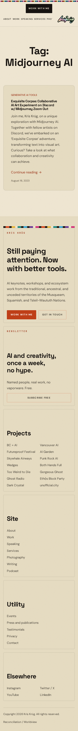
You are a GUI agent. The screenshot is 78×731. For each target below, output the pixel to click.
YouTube (22, 695)
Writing (12, 564)
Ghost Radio (22, 478)
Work (16, 19)
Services (40, 19)
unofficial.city (55, 485)
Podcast (13, 571)
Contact (13, 643)
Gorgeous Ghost (55, 472)
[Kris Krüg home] (66, 19)
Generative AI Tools (24, 95)
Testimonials (15, 629)
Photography (16, 557)
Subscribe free (45, 398)
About (7, 19)
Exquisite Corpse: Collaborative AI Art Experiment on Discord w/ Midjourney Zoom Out (34, 105)
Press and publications (22, 623)
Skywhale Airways (22, 458)
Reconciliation (12, 722)
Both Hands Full (55, 465)
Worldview (30, 722)
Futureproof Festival (22, 451)
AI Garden (55, 451)
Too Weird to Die (22, 472)
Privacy (12, 636)
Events (11, 616)
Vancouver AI (55, 445)
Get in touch (52, 314)
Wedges (22, 465)
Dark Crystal (22, 485)
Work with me (39, 8)
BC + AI (22, 445)
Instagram (22, 688)
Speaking (27, 19)
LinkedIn (55, 695)
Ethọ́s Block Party (55, 478)
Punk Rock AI (55, 458)
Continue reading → (26, 172)
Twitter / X (55, 688)
